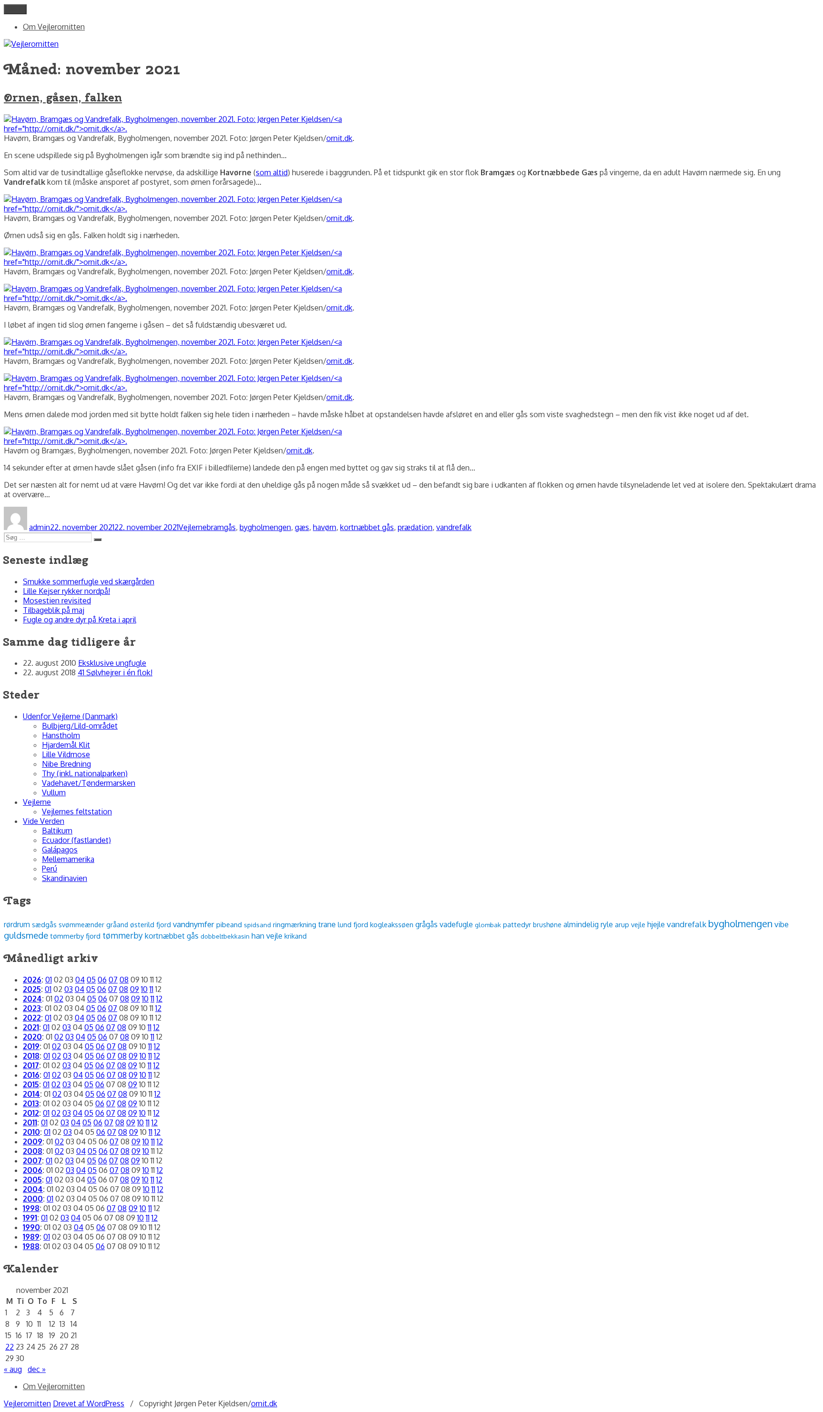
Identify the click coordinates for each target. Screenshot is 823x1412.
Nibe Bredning (66, 764)
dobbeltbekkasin (225, 936)
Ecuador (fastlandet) (76, 840)
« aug (13, 1369)
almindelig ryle (588, 924)
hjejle (656, 924)
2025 (32, 989)
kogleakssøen (391, 924)
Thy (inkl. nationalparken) (85, 773)
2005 (32, 1179)
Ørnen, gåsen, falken (63, 97)
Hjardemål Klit (66, 745)
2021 (31, 1027)
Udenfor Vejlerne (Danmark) (70, 716)
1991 (30, 1217)
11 (151, 989)
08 (124, 979)
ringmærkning (294, 924)
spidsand (257, 925)
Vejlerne (193, 527)
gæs (302, 527)
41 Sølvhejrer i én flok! (115, 672)
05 (91, 979)
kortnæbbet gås (367, 527)
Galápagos (60, 849)
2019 (31, 1046)
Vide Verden (43, 821)
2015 (31, 1084)
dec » (37, 1369)
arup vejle (630, 924)
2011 (30, 1122)
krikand (295, 935)
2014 (31, 1094)
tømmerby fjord (75, 936)
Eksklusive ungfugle (112, 663)
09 (134, 989)
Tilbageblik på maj (53, 610)
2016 (31, 1075)
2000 (33, 1198)
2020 (32, 1036)
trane (327, 924)
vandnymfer (193, 924)
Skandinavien (64, 878)
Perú (49, 868)
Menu (15, 9)
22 (9, 1347)
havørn (324, 527)
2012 (31, 1113)
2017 (31, 1065)
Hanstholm (61, 735)
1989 (31, 1237)
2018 (31, 1056)
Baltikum (57, 830)
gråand (117, 925)
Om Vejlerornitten (54, 26)
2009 (32, 1141)
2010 (31, 1132)
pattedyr (517, 924)
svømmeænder (81, 925)
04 (80, 979)
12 (159, 998)
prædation (415, 527)
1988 (31, 1246)
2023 (32, 1008)
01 (48, 979)
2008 (32, 1151)
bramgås (221, 527)
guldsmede (26, 935)
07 (113, 979)
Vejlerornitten (27, 1403)
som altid (272, 172)
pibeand (229, 924)
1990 (31, 1227)
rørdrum (17, 924)
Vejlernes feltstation (77, 811)
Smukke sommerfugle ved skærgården (88, 581)
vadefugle (456, 924)
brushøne (547, 925)
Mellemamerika (68, 859)
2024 (32, 998)
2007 (32, 1160)
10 (144, 989)
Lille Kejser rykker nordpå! (66, 591)
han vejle (266, 936)
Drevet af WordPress (88, 1403)
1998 (31, 1208)
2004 (33, 1189)
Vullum (54, 792)
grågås (426, 924)
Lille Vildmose (66, 754)
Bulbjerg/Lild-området (80, 726)
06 (102, 979)
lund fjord (353, 924)
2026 (32, 979)
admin (39, 527)
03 (68, 989)
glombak (488, 925)
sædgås (44, 924)
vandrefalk (454, 527)
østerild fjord (150, 924)
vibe (781, 924)
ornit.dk (339, 138)
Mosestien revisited (57, 600)
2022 (32, 1017)
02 (58, 998)
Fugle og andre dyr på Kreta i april (79, 619)
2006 (32, 1170)
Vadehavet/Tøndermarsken (88, 783)
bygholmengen (265, 527)
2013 (31, 1103)
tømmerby (122, 935)
